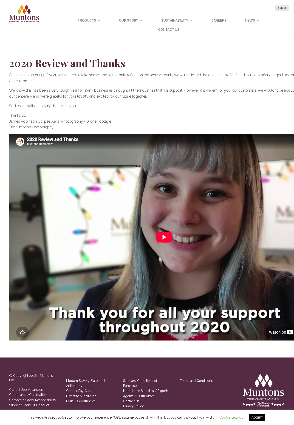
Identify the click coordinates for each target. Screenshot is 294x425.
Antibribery (74, 386)
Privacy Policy (133, 406)
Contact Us (168, 29)
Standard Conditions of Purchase (140, 383)
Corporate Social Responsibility (32, 400)
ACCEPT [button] (257, 417)
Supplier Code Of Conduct (29, 405)
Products (87, 20)
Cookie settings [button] (231, 417)
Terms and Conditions (196, 381)
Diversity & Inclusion (81, 396)
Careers (218, 20)
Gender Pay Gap (78, 391)
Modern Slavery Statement (85, 381)
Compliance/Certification (28, 395)
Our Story (128, 20)
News (250, 20)
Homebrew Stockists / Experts (146, 391)
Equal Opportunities (81, 401)
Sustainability (174, 20)
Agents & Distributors (139, 396)
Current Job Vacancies (26, 389)
